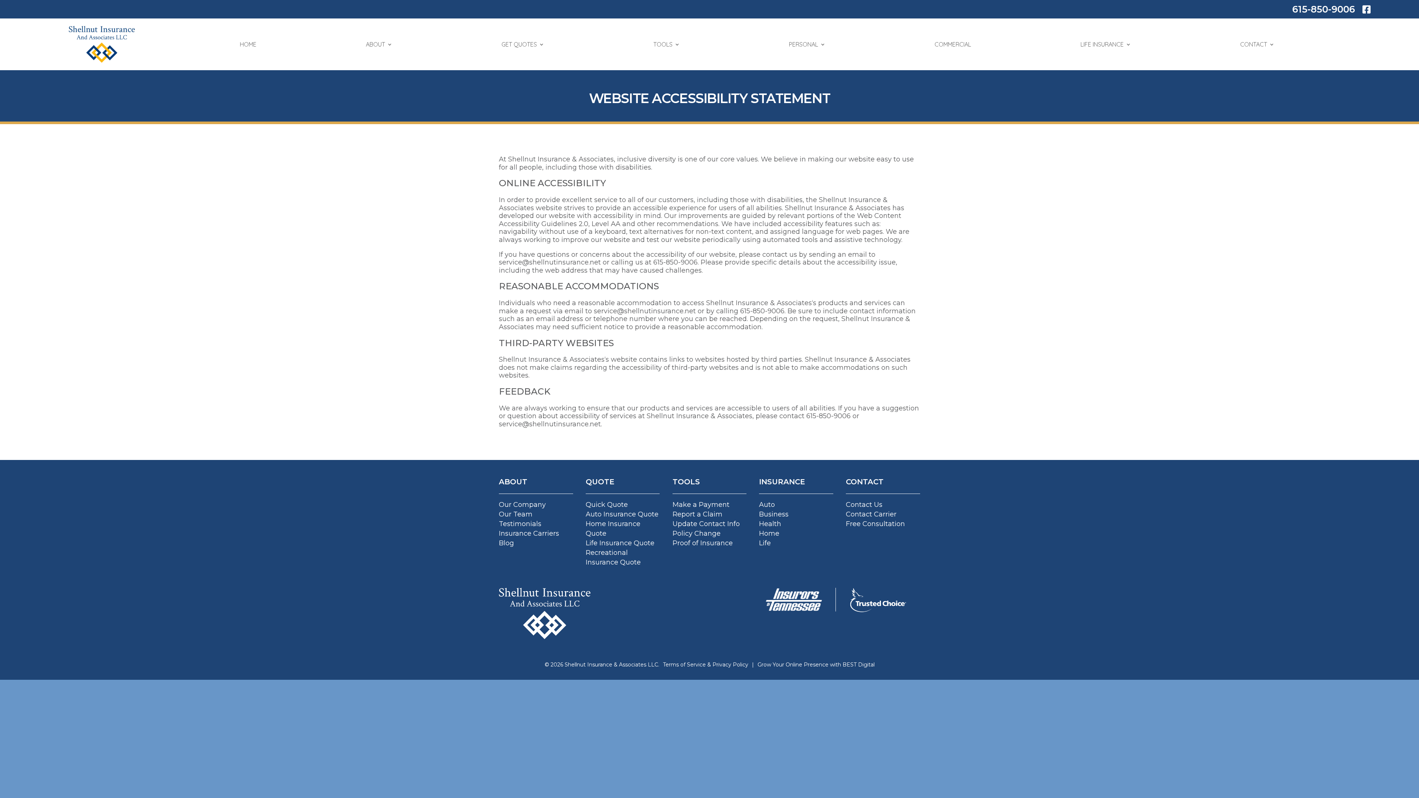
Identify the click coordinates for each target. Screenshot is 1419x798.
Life (765, 543)
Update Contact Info (706, 524)
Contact (1253, 44)
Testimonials (520, 524)
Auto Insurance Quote (622, 514)
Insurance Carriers (529, 533)
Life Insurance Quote (620, 543)
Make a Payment (701, 505)
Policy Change (697, 533)
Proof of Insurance (703, 543)
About (375, 44)
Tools (663, 44)
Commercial (953, 44)
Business (774, 514)
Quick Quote (607, 505)
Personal (803, 44)
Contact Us (864, 505)
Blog (506, 543)
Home (248, 44)
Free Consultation (875, 524)
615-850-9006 (1323, 9)
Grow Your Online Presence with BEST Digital (816, 664)
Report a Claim (697, 514)
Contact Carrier (871, 514)
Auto (767, 505)
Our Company (522, 505)
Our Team (515, 514)
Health (770, 524)
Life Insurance (1102, 44)
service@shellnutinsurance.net (550, 262)
